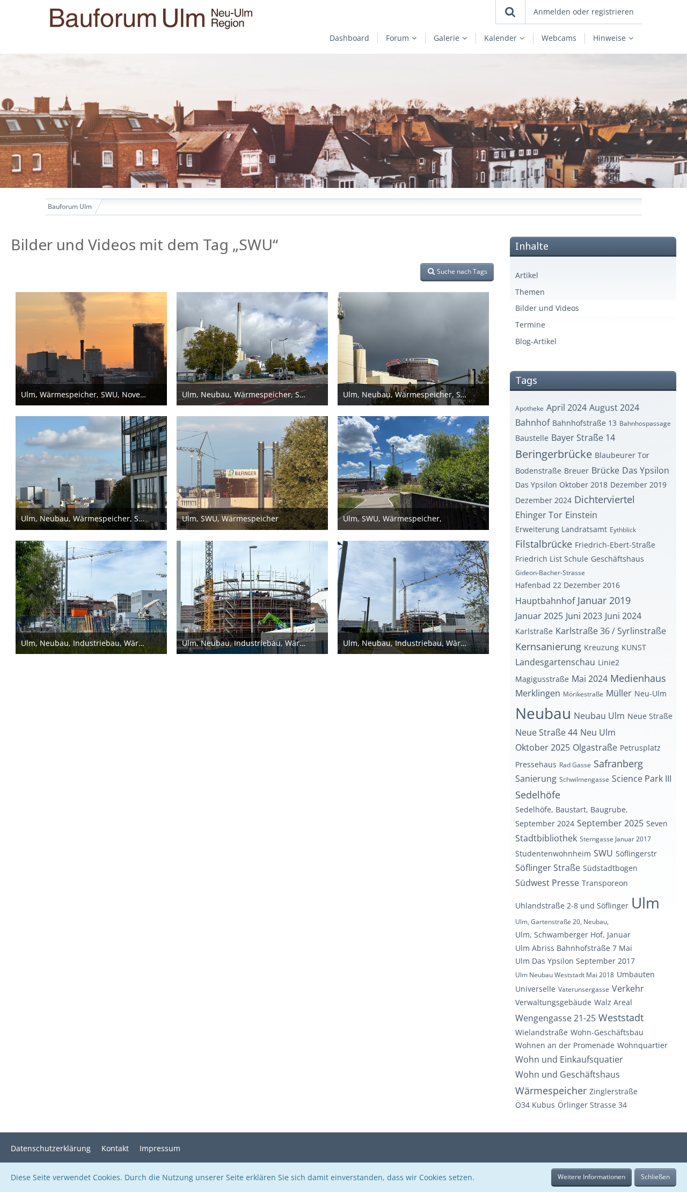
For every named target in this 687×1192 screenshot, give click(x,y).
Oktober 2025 (542, 747)
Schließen (655, 1176)
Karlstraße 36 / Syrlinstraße (611, 631)
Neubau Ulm (599, 716)
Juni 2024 (623, 616)
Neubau (543, 713)
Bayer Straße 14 (583, 438)
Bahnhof (532, 422)
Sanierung (536, 778)
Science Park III (641, 778)
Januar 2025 (539, 616)
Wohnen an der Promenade (565, 1045)
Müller (619, 693)
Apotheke (529, 408)
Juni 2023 (584, 616)
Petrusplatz (640, 748)
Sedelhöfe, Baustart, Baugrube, (571, 809)
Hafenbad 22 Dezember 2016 (567, 585)
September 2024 (544, 823)
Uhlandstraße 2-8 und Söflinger (571, 905)
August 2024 (614, 407)
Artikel (526, 275)
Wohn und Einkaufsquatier (569, 1059)
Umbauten (636, 974)
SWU (603, 853)
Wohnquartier (642, 1045)
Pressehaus (536, 764)
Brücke (605, 470)
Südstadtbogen (610, 868)
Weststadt (621, 1017)
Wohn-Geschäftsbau (607, 1032)
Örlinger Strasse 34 (592, 1105)
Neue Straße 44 (546, 732)
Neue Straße (650, 716)
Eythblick (623, 529)
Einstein (581, 515)
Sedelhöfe (537, 794)
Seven (657, 823)
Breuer (576, 471)
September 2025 (610, 823)
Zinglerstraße (613, 1091)
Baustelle (532, 438)
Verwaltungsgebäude (553, 1002)
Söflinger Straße (547, 868)
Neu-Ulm (650, 693)
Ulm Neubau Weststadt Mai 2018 (564, 974)
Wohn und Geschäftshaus (567, 1074)
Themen (530, 292)
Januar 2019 (604, 600)
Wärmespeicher (551, 1090)
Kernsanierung (548, 646)
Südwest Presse (547, 883)
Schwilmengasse (584, 779)
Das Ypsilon (645, 470)
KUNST (634, 647)
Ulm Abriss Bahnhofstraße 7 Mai (573, 948)
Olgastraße (595, 747)
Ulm (645, 902)
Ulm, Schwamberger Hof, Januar (573, 934)
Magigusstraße (542, 679)
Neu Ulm (598, 732)
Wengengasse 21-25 (555, 1018)
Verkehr (628, 988)
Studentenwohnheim (553, 853)
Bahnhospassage (645, 423)
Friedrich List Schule (551, 559)
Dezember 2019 (638, 484)
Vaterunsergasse (583, 989)
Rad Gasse (575, 764)
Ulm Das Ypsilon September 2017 (575, 961)
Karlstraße (534, 631)
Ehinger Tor (538, 515)
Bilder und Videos (547, 308)
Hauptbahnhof (545, 601)
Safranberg (618, 763)
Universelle (535, 989)
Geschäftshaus (617, 559)
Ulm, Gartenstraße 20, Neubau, (562, 921)
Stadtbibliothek (546, 838)
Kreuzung (601, 647)
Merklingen (537, 693)
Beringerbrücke (553, 454)
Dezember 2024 (543, 500)
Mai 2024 (590, 679)
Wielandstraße (541, 1032)
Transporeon (605, 883)
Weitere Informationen (591, 1176)
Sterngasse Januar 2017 (615, 839)
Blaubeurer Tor (622, 455)
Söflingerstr (636, 853)
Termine (530, 324)
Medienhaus (638, 678)
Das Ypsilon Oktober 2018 (561, 484)
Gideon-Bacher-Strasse (550, 572)
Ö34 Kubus (535, 1105)
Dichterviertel (604, 499)
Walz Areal (613, 1002)
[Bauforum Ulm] (162, 18)
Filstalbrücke (543, 543)
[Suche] (510, 12)
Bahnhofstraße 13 (584, 423)
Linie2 (608, 662)
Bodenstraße (538, 471)
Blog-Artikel (536, 341)
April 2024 (566, 407)
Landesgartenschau (555, 662)
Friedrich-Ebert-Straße (615, 545)
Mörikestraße (583, 694)
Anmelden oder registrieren (583, 11)
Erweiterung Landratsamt (561, 529)
